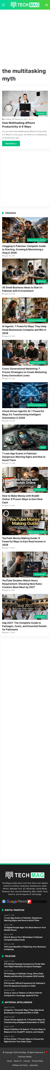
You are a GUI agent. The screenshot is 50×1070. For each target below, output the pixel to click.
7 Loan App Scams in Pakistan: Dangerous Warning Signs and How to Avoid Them (23, 457)
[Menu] (3, 6)
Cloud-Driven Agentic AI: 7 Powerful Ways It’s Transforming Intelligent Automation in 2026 (23, 414)
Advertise (34, 1065)
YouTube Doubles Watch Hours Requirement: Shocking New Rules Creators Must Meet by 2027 (22, 584)
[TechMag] (25, 5)
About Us (18, 1061)
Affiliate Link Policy (20, 1065)
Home (9, 1061)
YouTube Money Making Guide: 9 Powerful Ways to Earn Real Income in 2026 (24, 541)
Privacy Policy (37, 1061)
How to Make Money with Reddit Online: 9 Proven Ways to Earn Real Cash (22, 499)
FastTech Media (24, 1057)
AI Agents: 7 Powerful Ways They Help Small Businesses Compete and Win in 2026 (24, 329)
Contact (26, 1061)
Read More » (11, 143)
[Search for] (46, 6)
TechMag (7, 119)
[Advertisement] (25, 36)
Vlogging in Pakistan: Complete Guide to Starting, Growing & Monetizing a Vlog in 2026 (24, 249)
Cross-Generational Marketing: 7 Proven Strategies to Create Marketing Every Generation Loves (24, 372)
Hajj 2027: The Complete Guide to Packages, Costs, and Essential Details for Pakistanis (24, 626)
